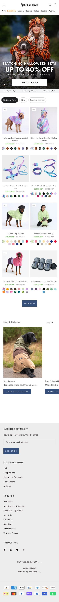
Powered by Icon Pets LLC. (29, 572)
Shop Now (29, 303)
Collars (36, 11)
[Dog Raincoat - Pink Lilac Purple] (3, 289)
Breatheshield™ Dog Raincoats (15, 281)
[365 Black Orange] (44, 289)
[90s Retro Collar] (32, 193)
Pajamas (52, 11)
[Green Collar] (47, 193)
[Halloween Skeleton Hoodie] (11, 148)
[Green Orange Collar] (49, 196)
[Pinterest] (17, 549)
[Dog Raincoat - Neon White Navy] (23, 289)
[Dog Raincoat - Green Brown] (15, 289)
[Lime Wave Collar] (40, 193)
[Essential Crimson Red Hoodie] (27, 241)
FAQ (5, 468)
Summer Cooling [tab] (37, 100)
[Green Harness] (19, 196)
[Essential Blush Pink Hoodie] (13, 244)
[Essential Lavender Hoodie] (9, 244)
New (4, 11)
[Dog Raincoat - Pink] (19, 289)
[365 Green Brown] (47, 289)
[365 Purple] (36, 289)
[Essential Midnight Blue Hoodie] (17, 244)
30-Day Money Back (49, 91)
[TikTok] (24, 549)
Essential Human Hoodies (43, 234)
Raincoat (20, 11)
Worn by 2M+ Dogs (10, 91)
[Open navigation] (4, 5)
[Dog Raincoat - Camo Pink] (11, 292)
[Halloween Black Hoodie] (27, 148)
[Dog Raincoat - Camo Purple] (7, 292)
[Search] (50, 5)
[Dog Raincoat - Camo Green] (15, 292)
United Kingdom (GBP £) (28, 562)
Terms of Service (10, 533)
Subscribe (11, 451)
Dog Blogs (7, 524)
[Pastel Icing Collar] (36, 193)
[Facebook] (4, 549)
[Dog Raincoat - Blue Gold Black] (11, 289)
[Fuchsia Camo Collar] (38, 196)
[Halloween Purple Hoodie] (23, 148)
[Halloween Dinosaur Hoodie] (15, 148)
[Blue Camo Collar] (46, 196)
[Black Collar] (44, 193)
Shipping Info (9, 473)
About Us (7, 515)
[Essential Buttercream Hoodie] (7, 241)
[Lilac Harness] (27, 196)
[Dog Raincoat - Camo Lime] (23, 292)
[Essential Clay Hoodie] (15, 241)
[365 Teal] (55, 289)
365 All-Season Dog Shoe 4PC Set (44, 281)
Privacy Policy (9, 528)
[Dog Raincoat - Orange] (3, 292)
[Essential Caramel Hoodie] (19, 241)
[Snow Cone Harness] (23, 196)
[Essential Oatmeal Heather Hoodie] (11, 241)
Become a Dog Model (12, 510)
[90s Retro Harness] (3, 196)
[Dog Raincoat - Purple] (27, 289)
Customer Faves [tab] (9, 100)
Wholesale (8, 501)
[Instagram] (11, 549)
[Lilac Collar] (55, 193)
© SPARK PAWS (29, 568)
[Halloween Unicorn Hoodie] (3, 148)
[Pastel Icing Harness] (7, 196)
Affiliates (7, 486)
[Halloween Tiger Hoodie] (7, 148)
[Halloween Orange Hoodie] (19, 148)
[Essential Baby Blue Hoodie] (23, 241)
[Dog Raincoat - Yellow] (7, 289)
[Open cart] (55, 4)
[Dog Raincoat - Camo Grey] (27, 292)
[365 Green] (51, 289)
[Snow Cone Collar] (51, 193)
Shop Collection (17, 392)
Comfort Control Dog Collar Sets (44, 186)
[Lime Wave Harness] (11, 196)
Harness (28, 11)
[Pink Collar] (42, 196)
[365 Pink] (40, 289)
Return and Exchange (13, 477)
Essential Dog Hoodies (15, 234)
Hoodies (44, 11)
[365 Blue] (44, 292)
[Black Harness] (15, 196)
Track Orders (9, 482)
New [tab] (23, 100)
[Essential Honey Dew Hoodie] (3, 241)
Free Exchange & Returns (29, 91)
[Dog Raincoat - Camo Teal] (19, 292)
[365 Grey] (32, 289)
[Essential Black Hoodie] (21, 244)
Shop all (49, 322)
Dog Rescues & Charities (14, 506)
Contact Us (8, 519)
